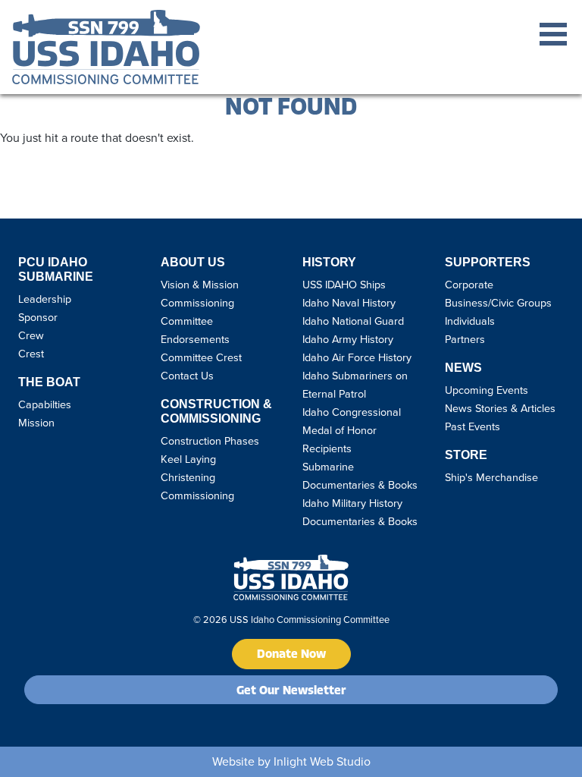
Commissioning (197, 495)
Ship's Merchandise (491, 477)
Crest (31, 353)
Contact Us (187, 375)
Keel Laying (188, 459)
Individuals (470, 321)
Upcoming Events (486, 390)
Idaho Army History (347, 339)
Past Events (472, 426)
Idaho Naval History (349, 302)
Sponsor (38, 317)
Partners (465, 339)
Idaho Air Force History (356, 357)
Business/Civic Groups (498, 302)
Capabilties (44, 404)
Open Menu (553, 34)
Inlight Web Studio (322, 761)
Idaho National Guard (353, 321)
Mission (36, 422)
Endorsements (195, 339)
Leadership (44, 299)
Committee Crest (201, 357)
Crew (31, 335)
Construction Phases (210, 441)
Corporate (469, 284)
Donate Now (291, 655)
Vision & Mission (200, 284)
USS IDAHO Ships (344, 284)
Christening (188, 477)
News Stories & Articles (500, 408)
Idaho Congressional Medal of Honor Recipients (351, 430)
